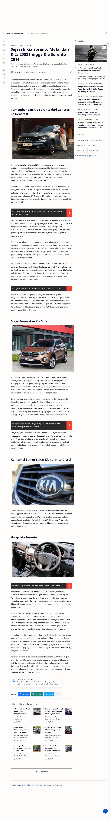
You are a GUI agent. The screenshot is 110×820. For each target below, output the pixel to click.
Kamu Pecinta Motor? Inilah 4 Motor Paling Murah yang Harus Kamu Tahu (54, 711)
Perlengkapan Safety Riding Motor (46, 586)
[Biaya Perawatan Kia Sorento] (43, 348)
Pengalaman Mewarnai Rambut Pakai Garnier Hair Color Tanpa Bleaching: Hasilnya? (91, 89)
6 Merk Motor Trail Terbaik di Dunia (46, 288)
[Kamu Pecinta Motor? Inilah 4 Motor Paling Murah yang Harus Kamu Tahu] (68, 711)
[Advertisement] (55, 15)
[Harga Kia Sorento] (43, 559)
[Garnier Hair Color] (92, 83)
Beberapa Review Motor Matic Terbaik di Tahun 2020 (21, 748)
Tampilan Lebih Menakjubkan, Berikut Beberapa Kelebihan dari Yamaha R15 (52, 748)
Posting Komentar (41, 772)
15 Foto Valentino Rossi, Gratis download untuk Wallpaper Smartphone (90, 70)
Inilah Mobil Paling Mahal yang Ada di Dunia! (53, 729)
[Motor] (96, 109)
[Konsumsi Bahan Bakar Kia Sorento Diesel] (43, 484)
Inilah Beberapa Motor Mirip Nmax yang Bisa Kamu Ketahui (20, 729)
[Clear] (61, 33)
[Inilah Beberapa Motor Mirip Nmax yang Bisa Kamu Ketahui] (36, 730)
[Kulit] (96, 120)
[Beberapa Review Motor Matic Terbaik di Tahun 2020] (36, 748)
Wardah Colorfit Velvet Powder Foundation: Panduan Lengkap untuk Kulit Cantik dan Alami (90, 125)
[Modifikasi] (89, 109)
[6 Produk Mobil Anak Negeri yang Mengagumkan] (36, 711)
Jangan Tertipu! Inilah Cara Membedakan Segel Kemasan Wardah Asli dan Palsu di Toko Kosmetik (90, 102)
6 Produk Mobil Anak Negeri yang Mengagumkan (21, 711)
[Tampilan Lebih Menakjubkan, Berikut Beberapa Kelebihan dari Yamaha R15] (68, 748)
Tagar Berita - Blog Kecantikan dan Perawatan (15, 33)
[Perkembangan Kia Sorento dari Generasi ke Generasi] (43, 138)
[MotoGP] (89, 65)
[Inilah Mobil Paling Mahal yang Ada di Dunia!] (68, 730)
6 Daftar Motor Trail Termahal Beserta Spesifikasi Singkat (90, 113)
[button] (106, 33)
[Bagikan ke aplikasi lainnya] (58, 694)
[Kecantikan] (90, 120)
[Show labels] (86, 156)
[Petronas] (96, 65)
